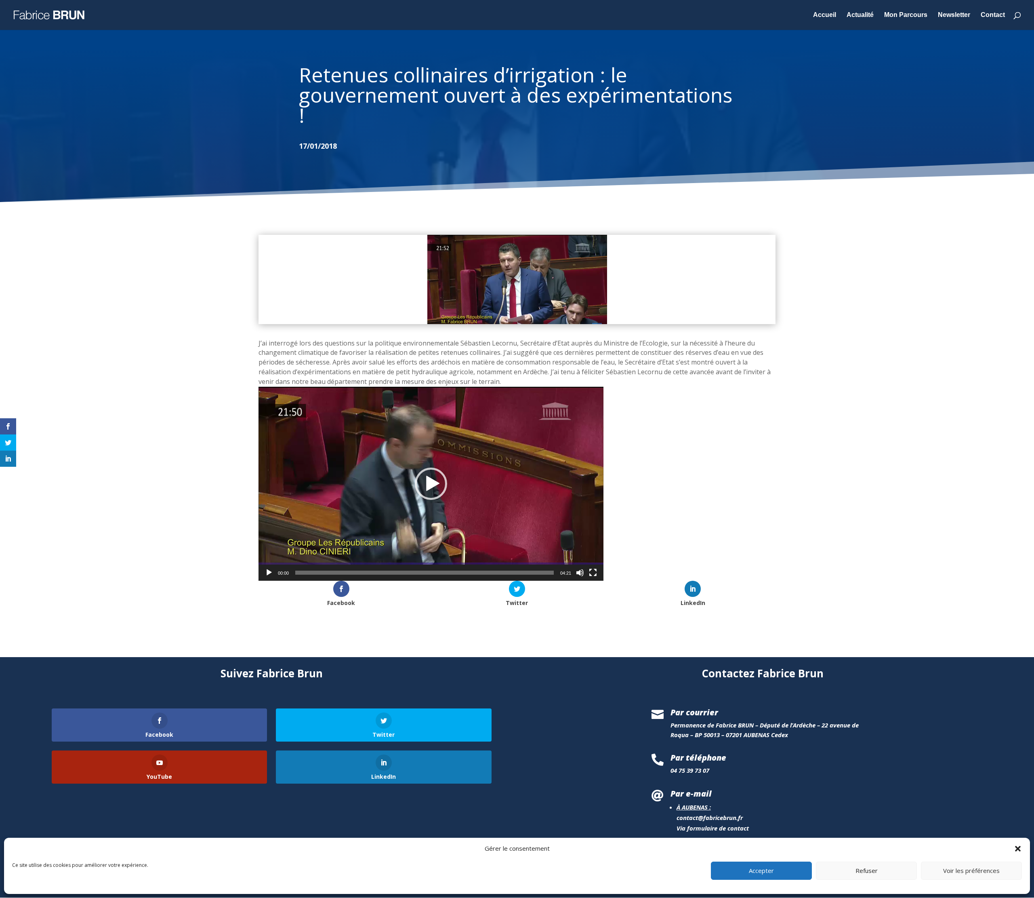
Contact (993, 15)
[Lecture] (269, 573)
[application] (430, 484)
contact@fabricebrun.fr (710, 818)
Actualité (860, 15)
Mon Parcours (905, 15)
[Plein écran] (593, 573)
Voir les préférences (971, 871)
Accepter (761, 871)
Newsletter (954, 15)
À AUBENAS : (694, 807)
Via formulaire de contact (713, 828)
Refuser (866, 871)
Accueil (824, 15)
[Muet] (580, 573)
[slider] (424, 573)
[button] (1018, 849)
